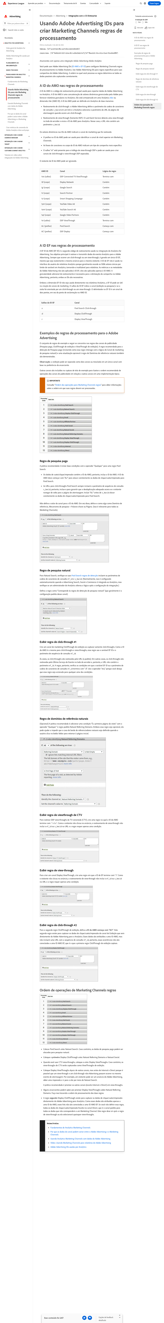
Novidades (9, 38)
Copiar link (151, 28)
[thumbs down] (90, 1318)
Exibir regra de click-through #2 (147, 99)
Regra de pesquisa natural (145, 69)
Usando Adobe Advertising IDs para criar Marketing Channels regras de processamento (18, 93)
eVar (111, 97)
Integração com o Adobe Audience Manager (14, 136)
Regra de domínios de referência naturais (147, 80)
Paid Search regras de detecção (85, 575)
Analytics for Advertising (14, 43)
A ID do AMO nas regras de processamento (143, 38)
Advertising (60, 15)
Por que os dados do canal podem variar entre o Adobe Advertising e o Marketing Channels (18, 118)
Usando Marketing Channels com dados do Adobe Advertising (18, 106)
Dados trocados (12, 70)
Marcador (140, 28)
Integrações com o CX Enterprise (83, 15)
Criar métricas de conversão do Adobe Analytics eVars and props (17, 128)
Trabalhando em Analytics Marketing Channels (16, 76)
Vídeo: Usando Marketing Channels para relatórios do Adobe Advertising (80, 1142)
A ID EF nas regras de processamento (141, 46)
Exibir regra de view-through (146, 94)
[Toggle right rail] (134, 10)
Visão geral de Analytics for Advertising (15, 49)
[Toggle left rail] (30, 10)
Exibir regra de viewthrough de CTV (147, 88)
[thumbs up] (84, 1318)
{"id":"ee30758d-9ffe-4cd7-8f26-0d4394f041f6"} (63, 49)
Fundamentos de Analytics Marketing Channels (70, 1127)
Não (146, 22)
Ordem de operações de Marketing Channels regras (144, 106)
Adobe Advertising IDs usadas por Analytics (68, 1147)
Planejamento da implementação (12, 64)
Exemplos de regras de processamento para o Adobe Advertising (144, 56)
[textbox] (16, 23)
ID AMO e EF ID (78, 66)
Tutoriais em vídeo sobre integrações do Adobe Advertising (16, 156)
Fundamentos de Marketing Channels (18, 82)
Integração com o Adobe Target (14, 143)
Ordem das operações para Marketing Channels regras (78, 385)
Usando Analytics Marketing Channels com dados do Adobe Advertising (80, 1138)
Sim (139, 22)
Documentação (46, 15)
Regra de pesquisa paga (144, 63)
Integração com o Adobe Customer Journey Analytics (15, 149)
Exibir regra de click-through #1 (147, 74)
